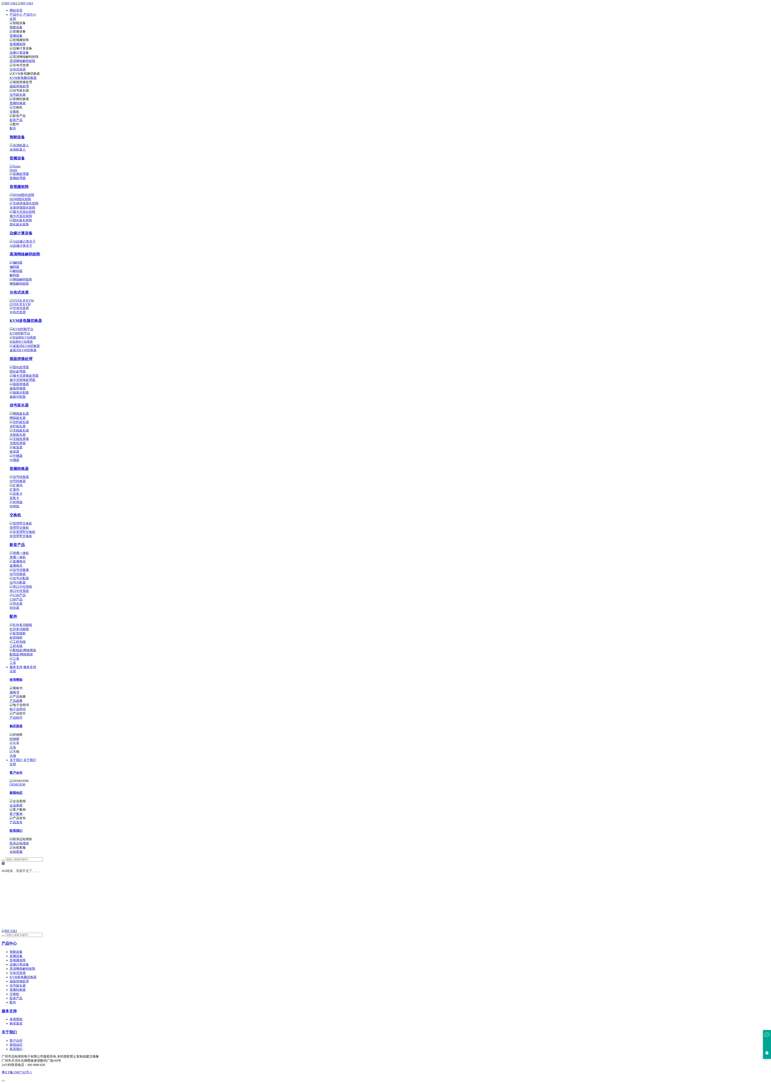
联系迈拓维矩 (19, 843)
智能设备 (16, 27)
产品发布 (16, 822)
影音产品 (16, 120)
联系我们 (16, 1049)
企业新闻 (16, 805)
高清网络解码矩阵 (22, 61)
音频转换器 (18, 103)
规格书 (14, 692)
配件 (13, 128)
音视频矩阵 (18, 44)
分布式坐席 (18, 69)
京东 (13, 747)
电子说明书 (18, 709)
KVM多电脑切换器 (23, 78)
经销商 (14, 739)
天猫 (13, 755)
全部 (13, 18)
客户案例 (16, 814)
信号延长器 (18, 94)
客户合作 (16, 1040)
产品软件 (16, 717)
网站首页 (16, 10)
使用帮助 (16, 1019)
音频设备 (16, 35)
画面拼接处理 (19, 86)
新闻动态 (16, 1044)
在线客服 (16, 851)
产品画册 (16, 700)
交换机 (14, 111)
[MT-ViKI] (9, 931)
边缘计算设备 (19, 52)
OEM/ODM (17, 784)
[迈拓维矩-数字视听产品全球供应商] (17, 3)
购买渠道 (16, 1023)
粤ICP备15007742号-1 (17, 1072)
